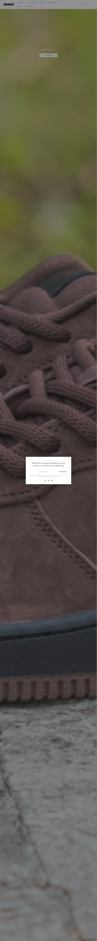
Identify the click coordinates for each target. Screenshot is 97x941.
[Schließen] (68, 459)
